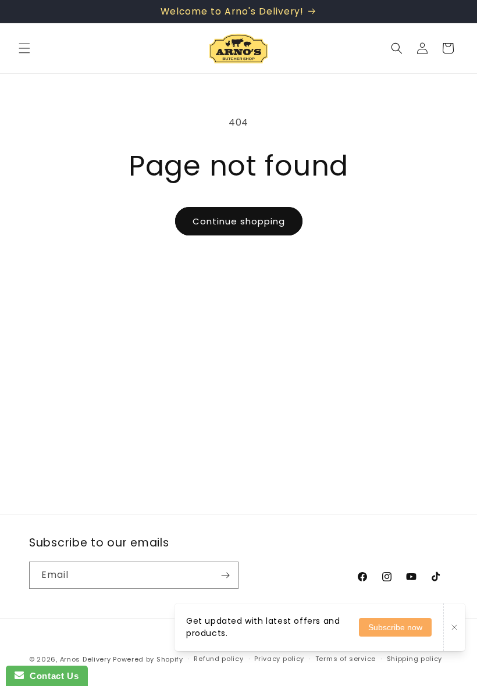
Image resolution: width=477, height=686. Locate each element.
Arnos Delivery (85, 659)
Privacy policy (279, 658)
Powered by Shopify (148, 659)
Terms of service (345, 658)
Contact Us (51, 676)
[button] (24, 48)
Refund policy (218, 658)
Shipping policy (415, 658)
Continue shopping (239, 221)
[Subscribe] (225, 575)
